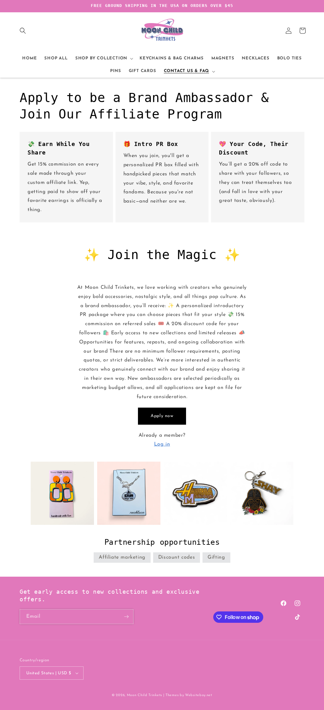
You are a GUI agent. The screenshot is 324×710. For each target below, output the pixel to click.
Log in (162, 444)
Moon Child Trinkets (144, 695)
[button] (23, 31)
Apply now (162, 416)
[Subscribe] (126, 616)
